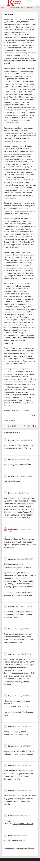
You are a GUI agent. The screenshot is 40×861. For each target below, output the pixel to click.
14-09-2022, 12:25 (10, 426)
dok (9, 459)
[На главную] (2, 7)
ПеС (9, 493)
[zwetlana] (5, 558)
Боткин (11, 440)
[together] (5, 653)
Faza (10, 835)
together (11, 654)
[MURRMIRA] (5, 528)
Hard (10, 816)
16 (35, 426)
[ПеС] (5, 492)
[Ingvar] (5, 628)
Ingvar (10, 629)
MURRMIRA (12, 529)
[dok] (5, 459)
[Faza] (5, 834)
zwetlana (11, 559)
